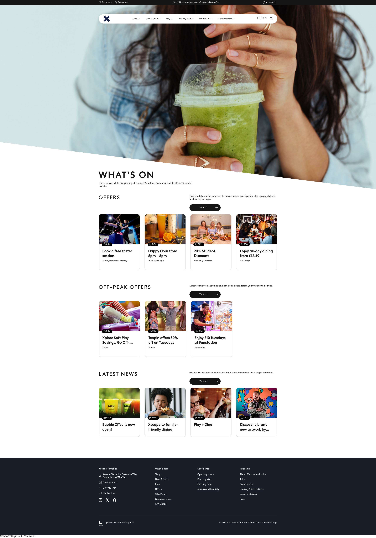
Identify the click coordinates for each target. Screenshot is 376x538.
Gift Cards (160, 504)
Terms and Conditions (249, 523)
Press (242, 499)
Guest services (163, 499)
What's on (160, 494)
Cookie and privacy (228, 523)
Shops (158, 474)
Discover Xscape (248, 494)
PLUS (261, 18)
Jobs (242, 479)
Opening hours (205, 474)
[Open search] (271, 18)
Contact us (109, 493)
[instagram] (100, 500)
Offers (158, 489)
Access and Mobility (208, 489)
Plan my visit (204, 479)
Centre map (106, 2)
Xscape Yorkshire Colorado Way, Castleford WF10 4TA (120, 476)
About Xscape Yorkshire (253, 474)
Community (246, 484)
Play (157, 484)
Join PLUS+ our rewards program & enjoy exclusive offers (196, 2)
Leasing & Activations (251, 489)
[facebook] (114, 500)
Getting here (123, 2)
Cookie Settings (269, 523)
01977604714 (109, 488)
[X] (107, 500)
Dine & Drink (162, 479)
